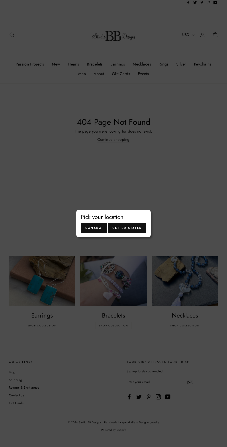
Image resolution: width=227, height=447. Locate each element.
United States (127, 228)
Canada (93, 228)
